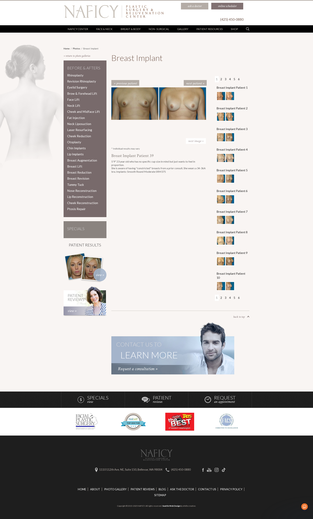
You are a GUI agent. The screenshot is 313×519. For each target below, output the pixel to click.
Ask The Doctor (182, 489)
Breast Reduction (79, 172)
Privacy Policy (231, 489)
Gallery (182, 28)
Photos (76, 48)
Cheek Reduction (79, 136)
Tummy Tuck (75, 184)
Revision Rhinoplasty (81, 81)
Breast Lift (74, 166)
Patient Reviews (143, 489)
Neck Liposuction (79, 124)
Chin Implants (76, 148)
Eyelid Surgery (77, 87)
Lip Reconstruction (80, 197)
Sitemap (160, 495)
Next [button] (196, 141)
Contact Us (207, 489)
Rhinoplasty (75, 75)
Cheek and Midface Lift (83, 111)
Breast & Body (131, 28)
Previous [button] (123, 141)
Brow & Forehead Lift (82, 93)
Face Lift (73, 99)
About (95, 489)
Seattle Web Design (171, 506)
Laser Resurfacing (79, 130)
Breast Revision (78, 178)
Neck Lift (73, 105)
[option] (135, 103)
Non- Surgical (159, 28)
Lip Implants (75, 154)
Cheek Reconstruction (82, 203)
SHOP (234, 28)
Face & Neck (104, 28)
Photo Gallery (115, 489)
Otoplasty (74, 142)
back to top (239, 317)
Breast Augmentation (82, 160)
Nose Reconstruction (82, 191)
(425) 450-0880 (181, 469)
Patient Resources (209, 28)
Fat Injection (76, 118)
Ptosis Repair (76, 209)
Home (67, 48)
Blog (162, 489)
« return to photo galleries (77, 56)
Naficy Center (78, 28)
